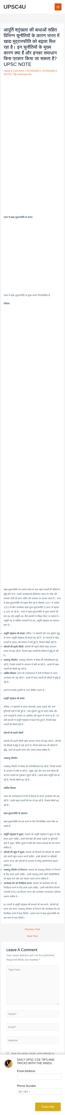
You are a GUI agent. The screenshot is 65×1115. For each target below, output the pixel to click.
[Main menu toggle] (58, 6)
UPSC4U (14, 7)
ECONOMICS (34, 70)
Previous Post (32, 929)
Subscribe (48, 1106)
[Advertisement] (32, 111)
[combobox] (24, 1092)
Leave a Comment (14, 70)
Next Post (32, 936)
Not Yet (19, 1106)
